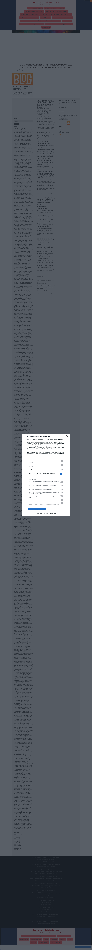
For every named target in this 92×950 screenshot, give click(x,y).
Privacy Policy (53, 513)
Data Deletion (39, 513)
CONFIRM (37, 509)
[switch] (61, 461)
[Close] (67, 436)
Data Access (46, 513)
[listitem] (46, 458)
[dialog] (46, 475)
